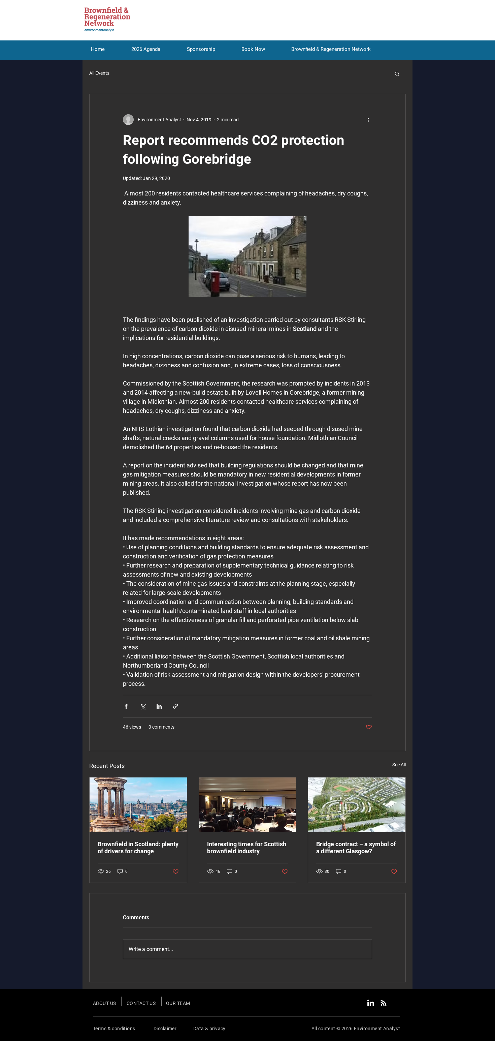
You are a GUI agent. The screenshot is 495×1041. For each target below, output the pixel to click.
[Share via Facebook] (126, 706)
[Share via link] (175, 706)
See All (399, 764)
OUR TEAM (178, 1003)
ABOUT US (104, 1003)
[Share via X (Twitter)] (142, 706)
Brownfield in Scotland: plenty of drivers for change (138, 847)
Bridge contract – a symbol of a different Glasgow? (356, 847)
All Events (99, 73)
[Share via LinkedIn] (159, 706)
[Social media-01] (370, 1003)
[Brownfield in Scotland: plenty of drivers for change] (138, 804)
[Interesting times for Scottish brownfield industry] (247, 804)
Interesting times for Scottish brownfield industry (246, 847)
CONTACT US (141, 1003)
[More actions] (368, 120)
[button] (397, 73)
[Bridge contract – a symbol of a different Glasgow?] (356, 804)
